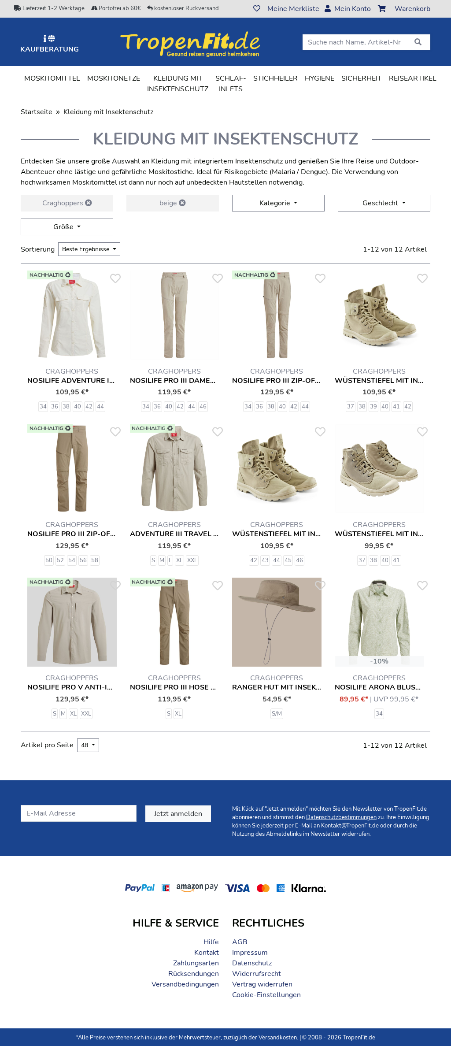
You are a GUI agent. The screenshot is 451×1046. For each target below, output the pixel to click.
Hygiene (319, 78)
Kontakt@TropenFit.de (350, 826)
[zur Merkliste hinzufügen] (115, 279)
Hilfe (211, 942)
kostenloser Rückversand (186, 8)
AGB (240, 942)
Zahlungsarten (196, 963)
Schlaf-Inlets (230, 84)
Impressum (250, 952)
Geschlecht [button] (381, 203)
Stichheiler (275, 78)
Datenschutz (252, 963)
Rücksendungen (193, 974)
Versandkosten (278, 1038)
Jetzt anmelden (178, 814)
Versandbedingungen (185, 984)
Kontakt (206, 952)
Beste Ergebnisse (86, 249)
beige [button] (169, 203)
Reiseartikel (412, 78)
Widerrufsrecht (256, 974)
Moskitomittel (52, 78)
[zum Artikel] (174, 315)
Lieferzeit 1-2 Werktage (53, 8)
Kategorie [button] (275, 203)
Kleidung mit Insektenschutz (179, 84)
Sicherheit (361, 78)
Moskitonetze (113, 78)
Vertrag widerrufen (262, 984)
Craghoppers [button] (63, 203)
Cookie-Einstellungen (266, 995)
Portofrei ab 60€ (119, 8)
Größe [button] (64, 227)
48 (85, 745)
